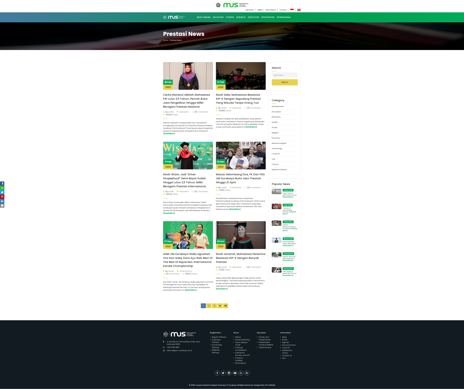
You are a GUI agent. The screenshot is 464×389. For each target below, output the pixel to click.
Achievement (186, 271)
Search (284, 82)
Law (273, 159)
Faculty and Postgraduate (265, 338)
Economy (276, 138)
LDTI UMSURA (270, 385)
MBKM (259, 10)
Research (241, 17)
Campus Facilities (239, 359)
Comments (201, 112)
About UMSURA (204, 17)
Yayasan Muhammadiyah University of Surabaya (216, 385)
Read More (169, 133)
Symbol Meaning (242, 340)
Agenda (285, 342)
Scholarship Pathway (217, 346)
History (238, 337)
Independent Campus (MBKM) (266, 343)
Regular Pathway (219, 337)
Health (275, 122)
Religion (275, 132)
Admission (250, 10)
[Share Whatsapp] (241, 373)
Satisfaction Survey (287, 351)
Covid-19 (276, 153)
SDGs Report (271, 10)
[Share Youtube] (235, 373)
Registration (267, 17)
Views (172, 114)
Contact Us (287, 355)
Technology (277, 148)
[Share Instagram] (229, 373)
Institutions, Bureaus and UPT (242, 354)
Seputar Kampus (279, 169)
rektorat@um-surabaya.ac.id (179, 350)
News (284, 337)
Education (218, 17)
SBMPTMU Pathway (216, 351)
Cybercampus (265, 347)
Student (230, 17)
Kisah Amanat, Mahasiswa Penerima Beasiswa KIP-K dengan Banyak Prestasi (240, 258)
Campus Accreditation (241, 348)
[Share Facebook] (217, 373)
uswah (170, 112)
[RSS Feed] (246, 373)
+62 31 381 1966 (173, 347)
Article (284, 340)
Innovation (276, 111)
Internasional (284, 17)
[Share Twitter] (223, 373)
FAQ (284, 358)
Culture (275, 164)
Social (274, 127)
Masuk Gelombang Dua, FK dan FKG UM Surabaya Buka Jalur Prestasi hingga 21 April (240, 178)
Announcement (289, 345)
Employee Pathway (216, 341)
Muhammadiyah (279, 143)
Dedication (253, 17)
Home (165, 40)
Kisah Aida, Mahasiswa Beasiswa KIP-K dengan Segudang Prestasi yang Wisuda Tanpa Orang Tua (238, 99)
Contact (283, 10)
